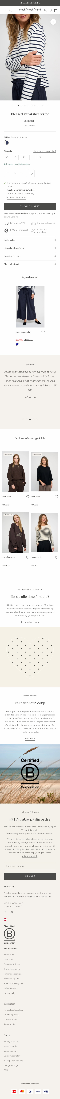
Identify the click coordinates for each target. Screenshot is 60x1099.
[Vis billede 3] (25, 105)
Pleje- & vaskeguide (13, 984)
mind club (8, 960)
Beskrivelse (9, 240)
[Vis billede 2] (21, 105)
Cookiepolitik (10, 1020)
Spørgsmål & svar (12, 965)
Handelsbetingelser (13, 1010)
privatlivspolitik (29, 856)
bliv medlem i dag (30, 622)
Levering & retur (12, 256)
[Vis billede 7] (38, 105)
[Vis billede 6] (35, 105)
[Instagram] (12, 912)
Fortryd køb (9, 993)
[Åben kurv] (55, 10)
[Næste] (47, 105)
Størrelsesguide (11, 979)
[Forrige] (12, 105)
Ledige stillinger (11, 1066)
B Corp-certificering (13, 1061)
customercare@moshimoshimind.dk (33, 897)
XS (7, 157)
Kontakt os (9, 955)
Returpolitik (9, 1025)
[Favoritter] (50, 10)
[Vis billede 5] (31, 105)
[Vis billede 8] (42, 105)
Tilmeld (30, 876)
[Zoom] (53, 22)
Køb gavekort (10, 988)
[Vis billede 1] (18, 105)
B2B (6, 1070)
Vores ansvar (10, 1051)
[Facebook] (5, 912)
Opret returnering (12, 969)
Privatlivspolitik (11, 1015)
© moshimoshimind (30, 1084)
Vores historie (10, 1047)
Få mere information (16, 198)
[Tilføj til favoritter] (31, 173)
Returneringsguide (12, 974)
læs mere (30, 739)
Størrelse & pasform (14, 248)
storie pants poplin (23, 332)
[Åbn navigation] (4, 10)
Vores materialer (12, 1056)
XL (41, 157)
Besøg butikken (11, 1042)
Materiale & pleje (12, 264)
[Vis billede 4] (28, 105)
